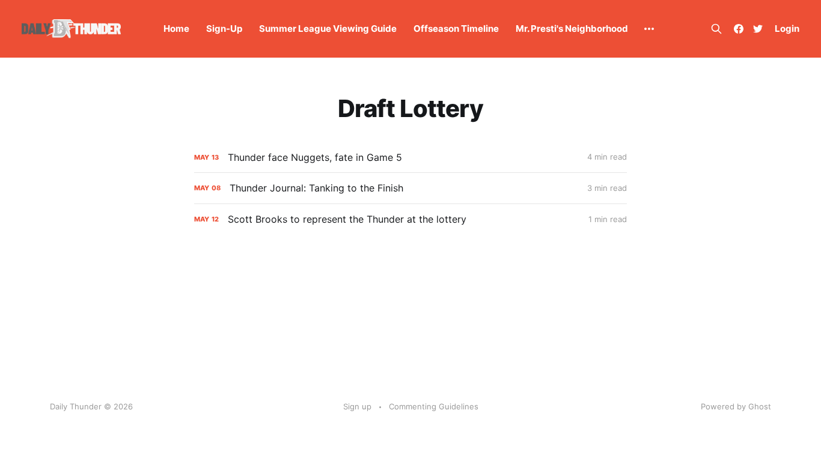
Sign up (357, 406)
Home (176, 28)
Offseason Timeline (456, 28)
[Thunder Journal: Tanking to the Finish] (410, 188)
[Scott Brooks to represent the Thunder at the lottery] (410, 219)
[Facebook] (738, 29)
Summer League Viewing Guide (328, 28)
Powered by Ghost (736, 406)
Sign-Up (224, 28)
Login (787, 28)
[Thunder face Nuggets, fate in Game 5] (410, 157)
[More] (649, 29)
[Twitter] (758, 29)
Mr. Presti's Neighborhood (572, 28)
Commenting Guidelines (433, 406)
